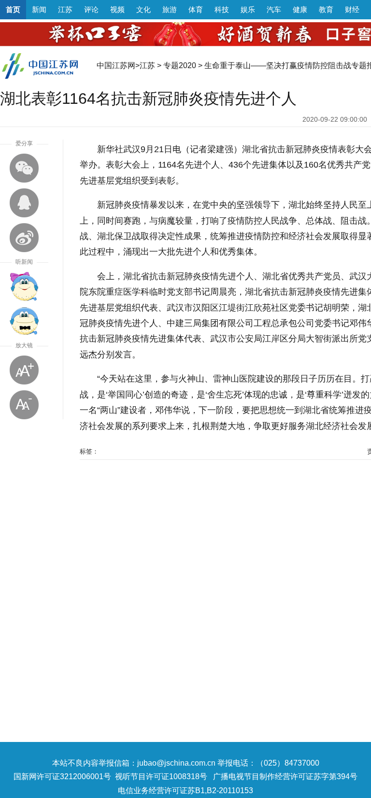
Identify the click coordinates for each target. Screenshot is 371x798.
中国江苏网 (116, 65)
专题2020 (179, 65)
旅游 (169, 9)
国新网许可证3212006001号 (62, 776)
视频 (117, 9)
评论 (91, 9)
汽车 (274, 9)
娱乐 (248, 9)
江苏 (65, 9)
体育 (195, 9)
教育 (326, 9)
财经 (352, 9)
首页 (13, 9)
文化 (143, 9)
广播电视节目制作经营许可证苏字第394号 (285, 776)
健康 (300, 9)
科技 (221, 9)
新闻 (39, 9)
